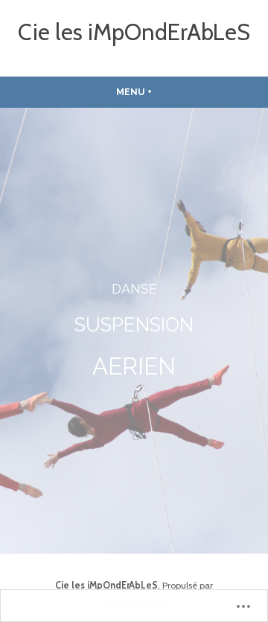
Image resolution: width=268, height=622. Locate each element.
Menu (152, 91)
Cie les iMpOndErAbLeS (134, 32)
